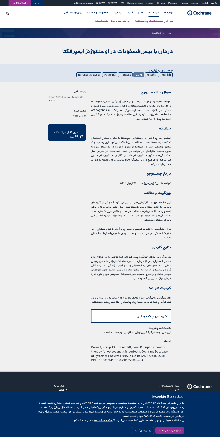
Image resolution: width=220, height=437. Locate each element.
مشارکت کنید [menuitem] (135, 13)
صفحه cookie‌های (102, 420)
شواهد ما (156, 32)
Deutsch (150, 2)
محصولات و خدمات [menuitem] (97, 13)
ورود (37, 2)
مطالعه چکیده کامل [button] (150, 316)
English (205, 2)
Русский (172, 2)
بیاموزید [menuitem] (118, 13)
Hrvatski (161, 2)
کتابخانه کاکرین (19, 2)
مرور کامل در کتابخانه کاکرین (66, 134)
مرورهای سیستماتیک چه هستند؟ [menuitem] (154, 21)
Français (184, 2)
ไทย (122, 2)
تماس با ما (59, 385)
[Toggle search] (7, 13)
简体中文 (100, 2)
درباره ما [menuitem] (168, 13)
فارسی (214, 2)
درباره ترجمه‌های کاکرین (83, 2)
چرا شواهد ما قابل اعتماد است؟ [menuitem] (112, 21)
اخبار (61, 389)
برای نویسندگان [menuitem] (73, 13)
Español (194, 2)
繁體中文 (112, 2)
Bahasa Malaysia (135, 2)
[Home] (198, 12)
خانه (170, 32)
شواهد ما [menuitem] (153, 13)
